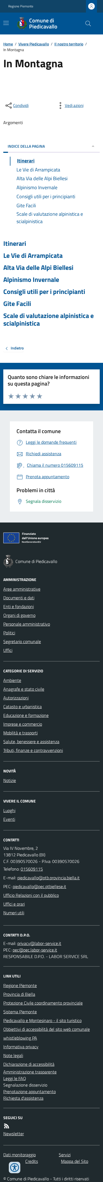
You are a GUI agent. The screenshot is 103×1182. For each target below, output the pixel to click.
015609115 (32, 869)
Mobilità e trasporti (20, 732)
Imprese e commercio (22, 724)
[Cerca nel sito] (86, 23)
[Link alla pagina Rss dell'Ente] (6, 1126)
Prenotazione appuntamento (29, 1091)
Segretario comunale (22, 641)
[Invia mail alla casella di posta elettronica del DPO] (39, 943)
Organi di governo (19, 615)
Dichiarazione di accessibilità (28, 1064)
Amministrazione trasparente (30, 1072)
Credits (31, 1161)
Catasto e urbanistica (22, 706)
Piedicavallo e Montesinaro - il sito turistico (42, 1020)
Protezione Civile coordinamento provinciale (43, 1003)
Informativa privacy (20, 1046)
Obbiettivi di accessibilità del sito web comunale (46, 1029)
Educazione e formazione (26, 715)
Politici (9, 632)
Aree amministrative (21, 589)
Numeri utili (13, 912)
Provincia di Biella (19, 994)
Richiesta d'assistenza (23, 1098)
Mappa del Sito (74, 1161)
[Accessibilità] (14, 1167)
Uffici (7, 650)
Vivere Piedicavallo (33, 44)
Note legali (13, 1055)
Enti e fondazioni (18, 606)
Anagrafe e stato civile (23, 689)
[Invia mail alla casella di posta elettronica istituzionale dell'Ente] (48, 877)
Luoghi (9, 810)
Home (8, 44)
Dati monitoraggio (19, 1154)
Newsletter (13, 1133)
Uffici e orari (14, 904)
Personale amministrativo (26, 624)
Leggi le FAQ (14, 1078)
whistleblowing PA (20, 1038)
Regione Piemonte (20, 6)
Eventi (9, 819)
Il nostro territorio (68, 44)
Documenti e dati (18, 597)
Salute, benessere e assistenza (31, 741)
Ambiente (12, 680)
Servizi (65, 1154)
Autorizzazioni (16, 697)
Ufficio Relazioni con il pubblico (31, 895)
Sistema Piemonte (20, 1011)
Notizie (9, 780)
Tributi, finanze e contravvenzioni (33, 750)
